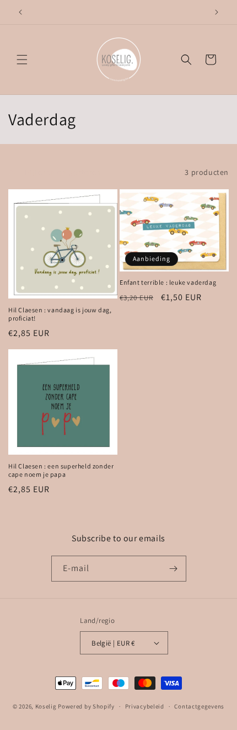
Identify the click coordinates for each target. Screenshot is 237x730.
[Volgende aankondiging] (216, 12)
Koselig (46, 706)
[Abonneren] (173, 569)
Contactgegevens (199, 706)
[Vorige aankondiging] (20, 12)
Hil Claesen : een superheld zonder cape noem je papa (61, 470)
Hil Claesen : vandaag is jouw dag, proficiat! (59, 314)
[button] (22, 59)
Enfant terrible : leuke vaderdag (168, 282)
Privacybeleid (144, 706)
